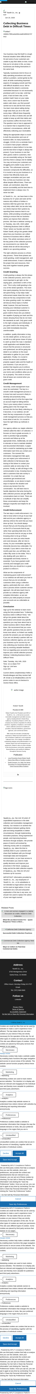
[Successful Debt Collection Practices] (18, 929)
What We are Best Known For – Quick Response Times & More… (17, 921)
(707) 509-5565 (19, 990)
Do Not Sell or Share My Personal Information (18, 1014)
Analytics (9, 1095)
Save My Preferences (18, 1204)
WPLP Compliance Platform (20, 1165)
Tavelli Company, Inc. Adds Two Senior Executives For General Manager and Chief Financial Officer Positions (19, 764)
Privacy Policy (18, 1007)
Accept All (20, 1153)
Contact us (25, 866)
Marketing (10, 1072)
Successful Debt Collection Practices (17, 933)
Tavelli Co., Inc (8, 818)
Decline (6, 1153)
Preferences (11, 1115)
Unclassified (11, 1135)
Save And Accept (10, 1160)
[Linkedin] (18, 774)
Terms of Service (18, 1009)
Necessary (10, 1050)
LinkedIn (18, 999)
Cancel (18, 1199)
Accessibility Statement (18, 1012)
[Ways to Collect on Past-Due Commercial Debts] (18, 942)
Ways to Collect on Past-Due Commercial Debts (14, 948)
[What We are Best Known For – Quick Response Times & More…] (18, 913)
